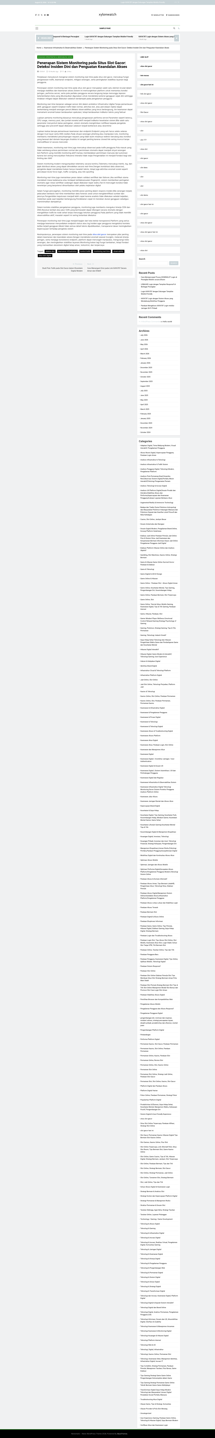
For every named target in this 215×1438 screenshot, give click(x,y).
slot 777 (143, 140)
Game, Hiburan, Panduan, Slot (151, 614)
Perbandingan (145, 1035)
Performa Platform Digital (150, 1039)
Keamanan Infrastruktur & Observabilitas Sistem (55, 57)
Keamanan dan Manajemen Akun (152, 750)
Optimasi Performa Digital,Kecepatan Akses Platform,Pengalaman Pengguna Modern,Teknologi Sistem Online (159, 871)
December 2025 (146, 368)
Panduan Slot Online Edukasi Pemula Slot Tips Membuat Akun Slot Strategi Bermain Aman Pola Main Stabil (158, 978)
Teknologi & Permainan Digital (151, 1273)
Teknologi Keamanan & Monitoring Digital (155, 1331)
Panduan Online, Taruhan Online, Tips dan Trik (157, 950)
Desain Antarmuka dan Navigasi (152, 524)
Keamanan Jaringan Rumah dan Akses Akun (156, 801)
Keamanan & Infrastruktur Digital (152, 708)
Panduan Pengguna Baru (149, 954)
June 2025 (144, 395)
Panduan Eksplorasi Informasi (151, 921)
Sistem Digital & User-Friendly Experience (155, 1114)
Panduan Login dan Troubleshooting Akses (156, 936)
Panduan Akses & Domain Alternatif (153, 879)
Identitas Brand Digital (148, 666)
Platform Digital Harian (149, 1091)
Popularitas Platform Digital (150, 1100)
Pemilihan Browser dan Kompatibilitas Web (156, 999)
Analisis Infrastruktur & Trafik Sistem (154, 464)
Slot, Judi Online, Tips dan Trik (151, 1182)
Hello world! (167, 322)
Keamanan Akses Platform (150, 736)
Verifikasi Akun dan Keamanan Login (154, 1425)
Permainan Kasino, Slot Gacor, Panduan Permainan (159, 1044)
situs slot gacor (99, 234)
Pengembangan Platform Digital (152, 1030)
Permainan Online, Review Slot (151, 1060)
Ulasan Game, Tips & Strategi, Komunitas (155, 1404)
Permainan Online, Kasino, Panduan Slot (155, 1056)
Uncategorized (145, 1413)
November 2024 (146, 428)
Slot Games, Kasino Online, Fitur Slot (154, 1142)
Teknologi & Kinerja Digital (150, 1259)
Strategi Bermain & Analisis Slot (152, 1191)
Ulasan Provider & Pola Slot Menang (153, 1409)
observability (118, 251)
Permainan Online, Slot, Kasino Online (154, 1065)
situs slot (143, 149)
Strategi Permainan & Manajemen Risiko (155, 1201)
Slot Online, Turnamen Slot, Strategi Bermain (156, 1178)
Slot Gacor (144, 112)
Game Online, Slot (147, 600)
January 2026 (145, 363)
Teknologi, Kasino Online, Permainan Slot (155, 1354)
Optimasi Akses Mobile (149, 860)
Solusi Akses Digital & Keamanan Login (155, 1187)
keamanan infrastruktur (67, 251)
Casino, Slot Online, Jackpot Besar (153, 519)
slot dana (143, 168)
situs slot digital (45, 255)
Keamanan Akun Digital (149, 740)
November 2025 (146, 372)
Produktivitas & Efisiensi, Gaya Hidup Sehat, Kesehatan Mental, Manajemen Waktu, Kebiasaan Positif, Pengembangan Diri (158, 1107)
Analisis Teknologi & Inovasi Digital (153, 486)
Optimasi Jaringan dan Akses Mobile (154, 865)
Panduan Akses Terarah (149, 907)
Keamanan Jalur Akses (149, 797)
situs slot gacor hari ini (149, 232)
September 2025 (146, 381)
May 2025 (144, 400)
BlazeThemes (122, 1434)
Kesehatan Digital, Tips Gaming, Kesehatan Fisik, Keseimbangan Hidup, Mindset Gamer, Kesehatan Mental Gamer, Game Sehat (158, 817)
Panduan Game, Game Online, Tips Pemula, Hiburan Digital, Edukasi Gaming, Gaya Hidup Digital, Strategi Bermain (157, 928)
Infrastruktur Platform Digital (151, 675)
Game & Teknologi (147, 569)
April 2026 (144, 349)
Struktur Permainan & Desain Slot (152, 1205)
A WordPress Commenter (150, 322)
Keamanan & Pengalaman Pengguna (153, 713)
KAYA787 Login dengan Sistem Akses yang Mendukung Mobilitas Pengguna (137, 2)
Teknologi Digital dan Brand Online (153, 1308)
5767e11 (42, 71)
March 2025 (144, 409)
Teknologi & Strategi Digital (150, 1287)
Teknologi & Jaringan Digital (150, 1249)
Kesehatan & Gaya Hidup (149, 810)
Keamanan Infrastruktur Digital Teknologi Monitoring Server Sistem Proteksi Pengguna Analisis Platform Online (157, 789)
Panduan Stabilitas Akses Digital (152, 995)
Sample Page (105, 28)
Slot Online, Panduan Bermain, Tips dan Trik (156, 1164)
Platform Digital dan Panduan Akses (153, 1086)
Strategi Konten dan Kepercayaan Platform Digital (158, 1196)
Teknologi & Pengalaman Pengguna (153, 1263)
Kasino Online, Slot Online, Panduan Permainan (157, 696)
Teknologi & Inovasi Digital (150, 1238)
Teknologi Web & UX (148, 1345)
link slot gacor (145, 94)
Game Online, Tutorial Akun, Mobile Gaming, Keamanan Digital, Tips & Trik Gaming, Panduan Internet (158, 606)
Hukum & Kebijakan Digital (150, 661)
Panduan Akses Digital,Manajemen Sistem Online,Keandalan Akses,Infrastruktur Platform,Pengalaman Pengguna (156, 895)
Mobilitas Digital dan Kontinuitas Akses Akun (157, 855)
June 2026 (144, 340)
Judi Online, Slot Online (149, 680)
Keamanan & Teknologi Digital (151, 726)
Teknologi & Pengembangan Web (152, 1268)
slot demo (144, 195)
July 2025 (143, 391)
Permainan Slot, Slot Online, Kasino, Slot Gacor (157, 1081)
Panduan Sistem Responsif (150, 966)
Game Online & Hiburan (149, 579)
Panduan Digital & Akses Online (152, 917)
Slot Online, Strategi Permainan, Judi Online (156, 1173)
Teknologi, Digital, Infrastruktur (151, 1350)
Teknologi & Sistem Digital (150, 1277)
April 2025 (144, 405)
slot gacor (144, 158)
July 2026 (143, 335)
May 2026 (144, 344)
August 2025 (145, 386)
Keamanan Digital (147, 754)
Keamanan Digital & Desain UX (151, 766)
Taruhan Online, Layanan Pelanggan (153, 1215)
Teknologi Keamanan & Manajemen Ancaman (157, 1326)
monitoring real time (102, 251)
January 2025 (145, 418)
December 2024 (146, 423)
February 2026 (145, 358)
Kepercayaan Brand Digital (150, 806)
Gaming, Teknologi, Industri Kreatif (153, 635)
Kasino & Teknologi (147, 692)
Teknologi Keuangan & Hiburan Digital (154, 1336)
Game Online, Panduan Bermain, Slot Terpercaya (158, 595)
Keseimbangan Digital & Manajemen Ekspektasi (158, 832)
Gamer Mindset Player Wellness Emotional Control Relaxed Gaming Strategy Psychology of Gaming (158, 620)
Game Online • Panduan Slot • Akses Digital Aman (158, 583)
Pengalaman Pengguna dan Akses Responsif (157, 1009)
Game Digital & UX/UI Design (151, 574)
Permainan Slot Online (148, 1070)
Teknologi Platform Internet (150, 1340)
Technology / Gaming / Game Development (156, 1219)
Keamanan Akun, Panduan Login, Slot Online (156, 745)
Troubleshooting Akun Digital (151, 1399)
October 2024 (145, 432)
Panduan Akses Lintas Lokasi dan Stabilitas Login (159, 903)
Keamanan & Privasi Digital (150, 717)
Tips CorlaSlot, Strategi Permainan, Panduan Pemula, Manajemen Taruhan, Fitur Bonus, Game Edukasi (158, 1368)
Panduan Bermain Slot (148, 912)
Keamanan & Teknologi (149, 722)
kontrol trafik (85, 251)
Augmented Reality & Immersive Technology (156, 503)
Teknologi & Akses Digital (150, 1224)
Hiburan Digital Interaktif (149, 650)
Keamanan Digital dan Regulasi (151, 778)
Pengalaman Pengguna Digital (151, 1013)
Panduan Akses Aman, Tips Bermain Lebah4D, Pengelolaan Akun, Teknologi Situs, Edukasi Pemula (157, 886)
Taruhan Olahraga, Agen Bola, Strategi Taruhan (157, 1210)
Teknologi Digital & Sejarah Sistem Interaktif (156, 1303)
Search (142, 259)
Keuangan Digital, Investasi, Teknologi (154, 837)
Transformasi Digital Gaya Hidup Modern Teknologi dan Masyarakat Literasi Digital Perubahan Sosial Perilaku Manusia (155, 1392)
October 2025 (145, 377)
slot (141, 131)
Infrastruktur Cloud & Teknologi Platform (155, 671)
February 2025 (145, 414)
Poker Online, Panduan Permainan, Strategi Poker (158, 1095)
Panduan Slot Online (147, 971)
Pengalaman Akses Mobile (150, 1004)
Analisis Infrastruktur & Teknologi (152, 460)
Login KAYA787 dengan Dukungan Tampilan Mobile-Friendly (63, 37)
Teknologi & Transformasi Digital (152, 1291)
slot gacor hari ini (147, 204)
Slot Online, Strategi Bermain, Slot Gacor (155, 1168)
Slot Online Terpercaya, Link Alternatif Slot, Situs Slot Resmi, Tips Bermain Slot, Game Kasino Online (158, 1149)
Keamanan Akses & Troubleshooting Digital (156, 731)
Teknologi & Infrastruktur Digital (152, 1233)
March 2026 (144, 354)
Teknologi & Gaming (147, 1228)
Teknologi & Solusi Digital (150, 1282)
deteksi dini (50, 251)
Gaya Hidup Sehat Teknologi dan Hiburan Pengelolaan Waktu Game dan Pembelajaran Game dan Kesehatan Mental (159, 642)
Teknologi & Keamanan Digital (151, 1254)
